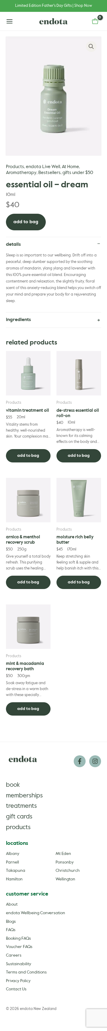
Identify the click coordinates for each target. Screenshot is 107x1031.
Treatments (21, 806)
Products (15, 167)
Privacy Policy (18, 981)
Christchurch (68, 871)
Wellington (65, 879)
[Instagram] (95, 761)
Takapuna (15, 871)
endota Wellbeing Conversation (35, 913)
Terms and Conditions (26, 972)
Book (13, 785)
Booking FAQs (18, 938)
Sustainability (18, 964)
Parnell (12, 862)
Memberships (24, 796)
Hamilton (14, 879)
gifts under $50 (77, 172)
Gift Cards (19, 817)
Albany (12, 854)
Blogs (11, 922)
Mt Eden (63, 854)
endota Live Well (43, 167)
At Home (70, 167)
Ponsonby (65, 862)
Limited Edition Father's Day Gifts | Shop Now (53, 6)
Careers (13, 955)
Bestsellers (49, 172)
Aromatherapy (21, 172)
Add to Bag (25, 222)
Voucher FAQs (19, 947)
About (12, 904)
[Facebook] (80, 761)
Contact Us (16, 989)
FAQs (10, 930)
